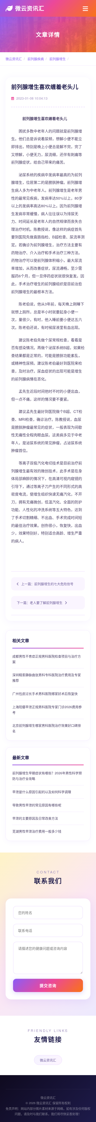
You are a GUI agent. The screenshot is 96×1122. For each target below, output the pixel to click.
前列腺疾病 (35, 58)
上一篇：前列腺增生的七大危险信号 (47, 583)
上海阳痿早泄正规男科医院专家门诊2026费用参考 (47, 709)
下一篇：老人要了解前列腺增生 (39, 602)
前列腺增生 (57, 58)
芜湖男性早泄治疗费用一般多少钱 (36, 831)
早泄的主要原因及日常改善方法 (35, 818)
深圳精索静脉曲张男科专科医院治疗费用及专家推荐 (46, 677)
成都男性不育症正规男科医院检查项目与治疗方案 (46, 659)
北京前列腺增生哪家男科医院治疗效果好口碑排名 (46, 728)
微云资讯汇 (29, 8)
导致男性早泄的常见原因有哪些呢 (36, 805)
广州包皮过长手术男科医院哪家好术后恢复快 (45, 693)
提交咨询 (48, 985)
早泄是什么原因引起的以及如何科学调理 (41, 791)
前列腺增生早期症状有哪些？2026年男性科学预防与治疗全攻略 (47, 776)
